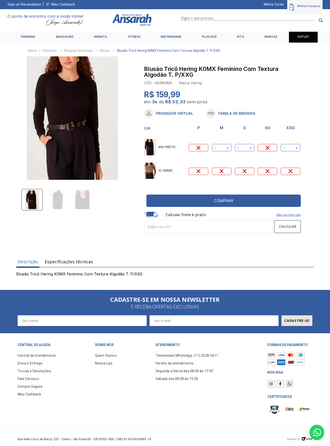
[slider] (72, 118)
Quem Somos (106, 355)
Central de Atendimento (37, 355)
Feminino (50, 51)
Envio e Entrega (30, 363)
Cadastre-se (296, 320)
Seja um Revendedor (24, 4)
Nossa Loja (103, 363)
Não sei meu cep (288, 215)
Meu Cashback (63, 4)
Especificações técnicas (69, 262)
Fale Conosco (28, 379)
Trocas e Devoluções (34, 371)
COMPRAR (223, 200)
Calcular (287, 226)
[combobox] (252, 20)
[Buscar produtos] (319, 20)
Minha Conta (274, 4)
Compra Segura (30, 386)
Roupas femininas (79, 51)
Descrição (28, 262)
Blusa (104, 51)
